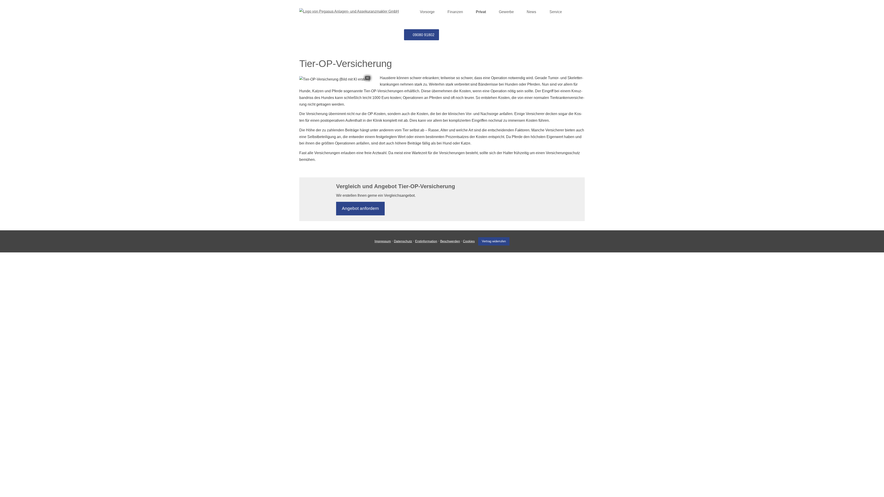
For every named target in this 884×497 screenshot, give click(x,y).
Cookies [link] (469, 241)
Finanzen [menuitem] (455, 12)
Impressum (383, 241)
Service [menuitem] (556, 12)
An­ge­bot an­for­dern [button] (360, 208)
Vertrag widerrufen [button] (494, 241)
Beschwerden (450, 241)
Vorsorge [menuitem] (427, 12)
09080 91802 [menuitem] (423, 35)
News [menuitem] (531, 12)
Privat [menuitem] (481, 12)
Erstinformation (426, 241)
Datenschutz (403, 241)
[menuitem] (409, 11)
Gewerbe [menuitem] (506, 12)
